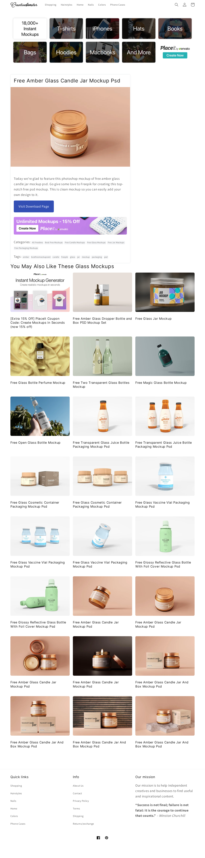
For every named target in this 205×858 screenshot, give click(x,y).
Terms (76, 808)
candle (56, 257)
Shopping (16, 785)
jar (78, 257)
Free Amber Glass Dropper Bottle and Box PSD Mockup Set (102, 321)
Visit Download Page (34, 206)
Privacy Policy (81, 801)
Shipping (78, 816)
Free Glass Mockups (96, 242)
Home (13, 808)
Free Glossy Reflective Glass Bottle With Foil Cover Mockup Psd (163, 564)
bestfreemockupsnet (40, 257)
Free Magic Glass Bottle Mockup (161, 383)
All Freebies (37, 242)
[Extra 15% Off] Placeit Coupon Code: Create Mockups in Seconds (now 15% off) (37, 323)
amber (26, 257)
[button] (176, 5)
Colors (14, 816)
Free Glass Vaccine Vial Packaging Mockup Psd (162, 504)
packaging (97, 257)
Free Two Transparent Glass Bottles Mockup (101, 385)
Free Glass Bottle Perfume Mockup (37, 383)
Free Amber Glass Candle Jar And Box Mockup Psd (161, 684)
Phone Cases (17, 823)
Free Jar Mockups (116, 242)
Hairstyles (16, 793)
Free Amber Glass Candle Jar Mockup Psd (96, 624)
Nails (13, 801)
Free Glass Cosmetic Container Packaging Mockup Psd (34, 504)
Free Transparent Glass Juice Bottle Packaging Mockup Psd (101, 444)
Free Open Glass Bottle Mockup (35, 442)
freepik (64, 257)
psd (106, 257)
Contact (77, 793)
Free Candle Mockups (75, 242)
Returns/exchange (83, 823)
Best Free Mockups (54, 242)
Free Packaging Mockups (26, 248)
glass (72, 257)
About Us (78, 785)
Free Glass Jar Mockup (153, 319)
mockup (86, 257)
